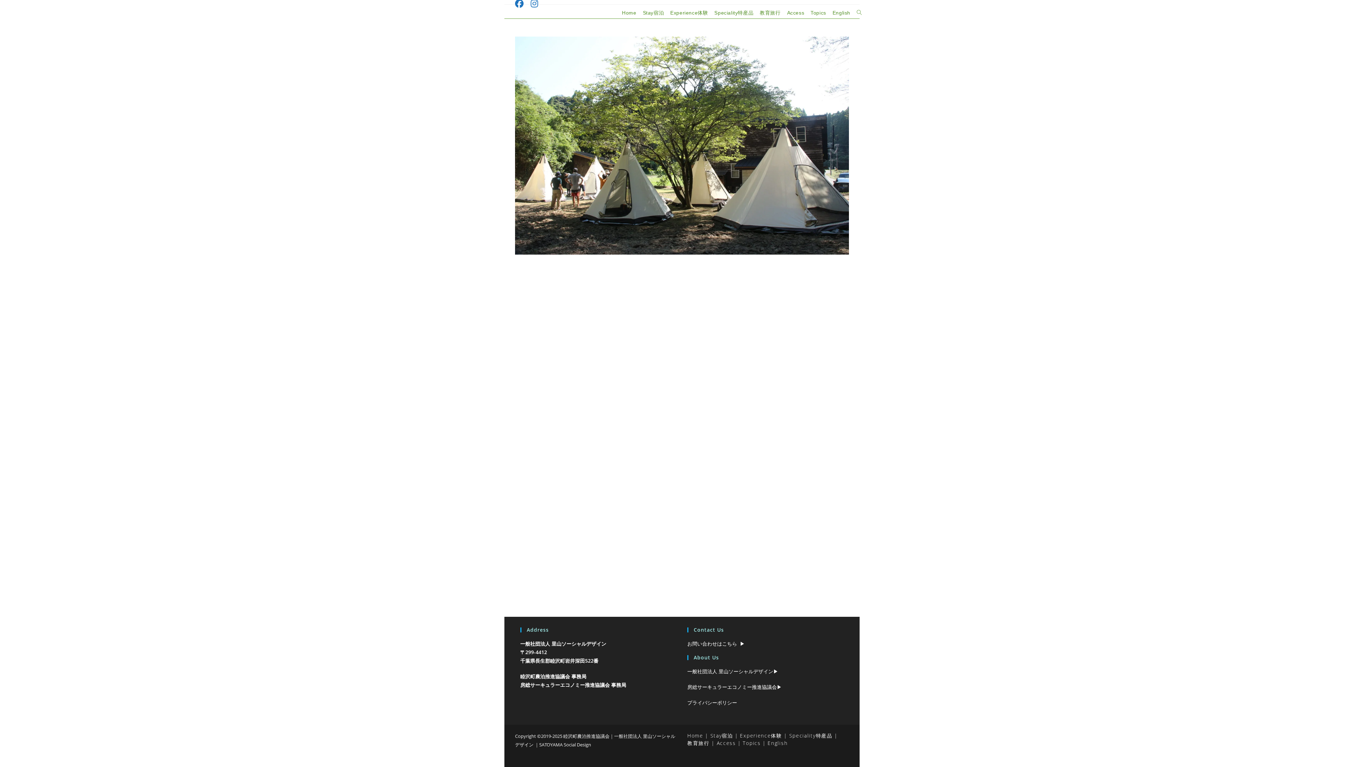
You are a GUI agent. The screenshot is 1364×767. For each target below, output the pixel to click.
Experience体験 (761, 735)
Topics (752, 743)
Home (695, 735)
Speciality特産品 (811, 735)
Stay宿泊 (721, 735)
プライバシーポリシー (712, 702)
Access (726, 743)
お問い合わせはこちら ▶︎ (716, 643)
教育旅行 (698, 743)
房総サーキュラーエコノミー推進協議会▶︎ (734, 687)
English (777, 743)
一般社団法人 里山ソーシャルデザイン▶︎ (732, 671)
